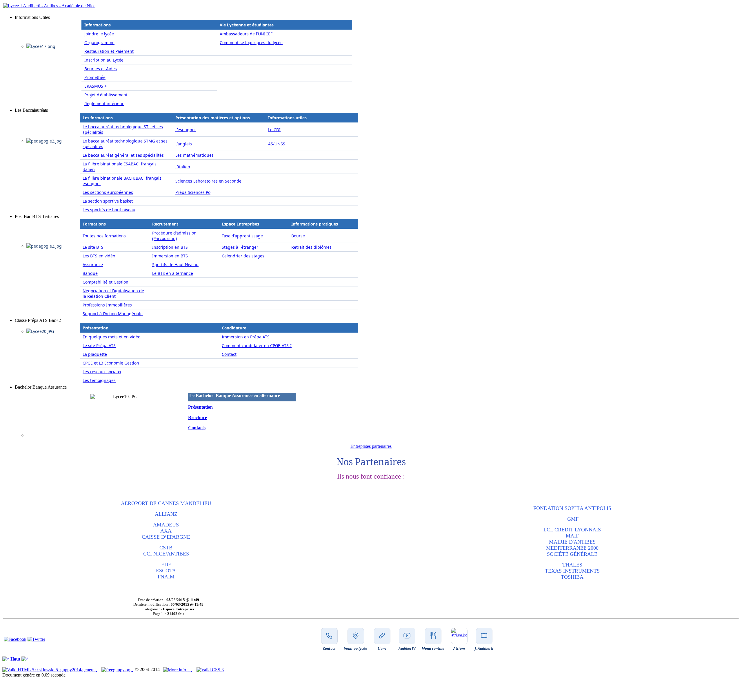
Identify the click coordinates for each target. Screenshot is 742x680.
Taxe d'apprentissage (242, 236)
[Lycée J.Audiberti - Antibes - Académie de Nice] (49, 5)
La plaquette (95, 354)
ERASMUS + (95, 86)
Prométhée (95, 77)
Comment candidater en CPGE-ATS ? (257, 345)
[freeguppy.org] (117, 669)
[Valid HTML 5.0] (49, 669)
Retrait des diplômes (311, 247)
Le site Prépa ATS (99, 345)
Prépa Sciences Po (192, 192)
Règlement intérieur (104, 103)
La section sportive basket (108, 201)
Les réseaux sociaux (102, 371)
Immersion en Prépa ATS (246, 337)
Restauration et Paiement (109, 51)
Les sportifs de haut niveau (109, 209)
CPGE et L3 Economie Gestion (111, 363)
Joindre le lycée (99, 34)
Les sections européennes (108, 192)
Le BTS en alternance (172, 273)
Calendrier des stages (243, 256)
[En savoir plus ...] (177, 669)
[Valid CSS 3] (210, 669)
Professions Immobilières (107, 305)
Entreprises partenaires (371, 446)
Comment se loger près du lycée (251, 42)
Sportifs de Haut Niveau (175, 264)
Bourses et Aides (100, 68)
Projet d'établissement (106, 95)
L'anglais (183, 144)
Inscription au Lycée (103, 60)
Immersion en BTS (170, 256)
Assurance (93, 264)
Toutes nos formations (104, 236)
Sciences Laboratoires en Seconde (208, 181)
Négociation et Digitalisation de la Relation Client (113, 293)
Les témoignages (99, 380)
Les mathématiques (194, 155)
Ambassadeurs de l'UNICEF (246, 34)
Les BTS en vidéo (99, 256)
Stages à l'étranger (240, 247)
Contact (229, 354)
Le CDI (274, 129)
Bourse (298, 236)
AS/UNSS (276, 144)
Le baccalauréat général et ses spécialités (123, 155)
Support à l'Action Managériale (113, 313)
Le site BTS (93, 247)
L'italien (182, 166)
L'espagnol (185, 129)
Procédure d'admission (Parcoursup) (174, 235)
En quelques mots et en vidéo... (113, 337)
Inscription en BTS (170, 247)
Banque (90, 273)
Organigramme (99, 42)
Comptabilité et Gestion (105, 282)
